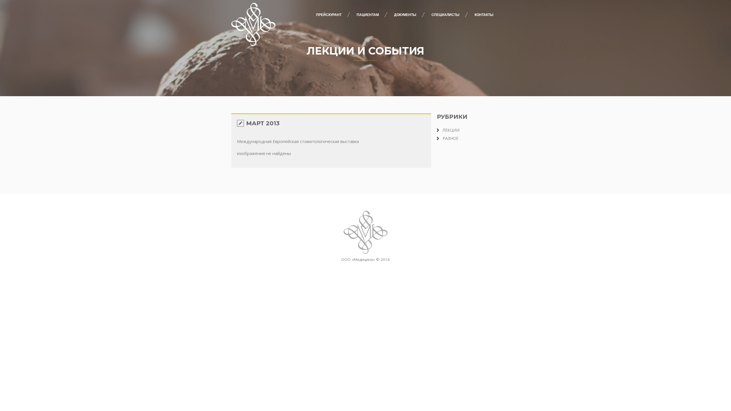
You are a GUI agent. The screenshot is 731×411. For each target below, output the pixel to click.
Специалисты (445, 15)
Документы (405, 15)
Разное (450, 138)
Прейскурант (329, 15)
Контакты (484, 15)
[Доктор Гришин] (365, 232)
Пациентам (368, 15)
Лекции (451, 130)
